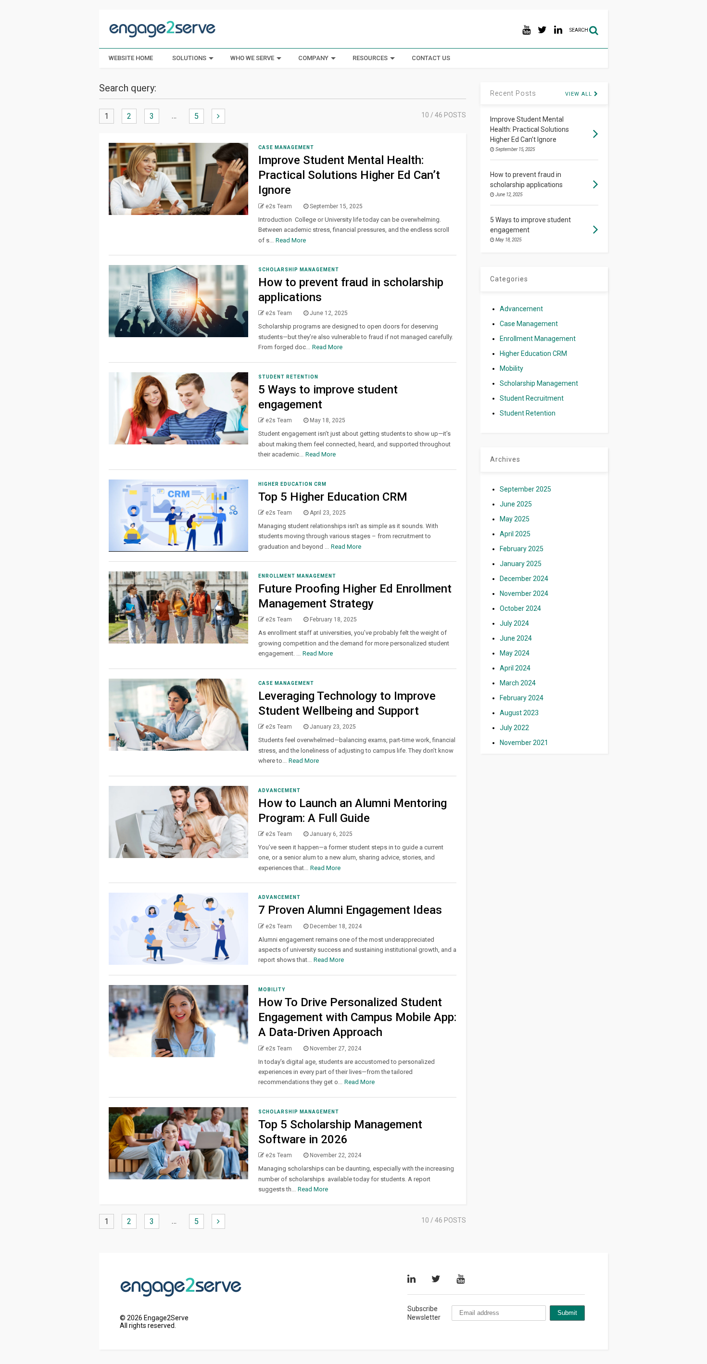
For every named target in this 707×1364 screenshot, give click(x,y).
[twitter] (542, 30)
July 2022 (514, 728)
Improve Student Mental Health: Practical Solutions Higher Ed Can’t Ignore (349, 175)
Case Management (286, 147)
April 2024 (515, 668)
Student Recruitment (532, 398)
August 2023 (519, 713)
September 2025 (525, 489)
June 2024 (516, 638)
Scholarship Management (298, 269)
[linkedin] (558, 30)
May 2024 (515, 653)
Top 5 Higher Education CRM (332, 497)
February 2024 (521, 698)
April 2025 (515, 534)
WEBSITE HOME (131, 58)
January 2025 (521, 564)
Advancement (279, 790)
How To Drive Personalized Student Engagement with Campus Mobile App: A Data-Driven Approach (357, 1017)
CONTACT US (431, 58)
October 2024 (520, 608)
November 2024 (524, 593)
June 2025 (516, 504)
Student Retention (288, 376)
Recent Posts (513, 93)
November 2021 (524, 742)
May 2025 (515, 519)
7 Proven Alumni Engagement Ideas (351, 910)
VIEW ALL (579, 94)
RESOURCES (370, 58)
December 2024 (524, 578)
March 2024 (518, 683)
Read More (291, 240)
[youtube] (526, 30)
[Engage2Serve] (162, 36)
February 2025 (521, 549)
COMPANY (313, 58)
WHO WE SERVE (252, 58)
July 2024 (514, 623)
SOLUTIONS (189, 58)
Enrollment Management (297, 576)
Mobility (271, 989)
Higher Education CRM (292, 484)
